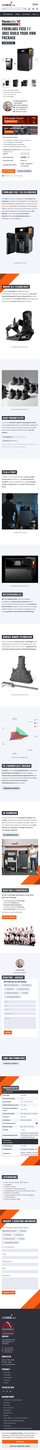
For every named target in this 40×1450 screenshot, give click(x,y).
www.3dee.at (8, 1352)
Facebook (3, 1391)
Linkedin (10, 1391)
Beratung (35, 4)
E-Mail (4, 1254)
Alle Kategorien (8, 14)
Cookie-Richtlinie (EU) (9, 1423)
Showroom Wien (8, 1408)
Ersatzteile (6, 1380)
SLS (36, 1149)
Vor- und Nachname (8, 1247)
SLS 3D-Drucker (25, 1154)
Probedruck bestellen (11, 121)
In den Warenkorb (8, 171)
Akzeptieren (20, 1442)
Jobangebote (7, 1410)
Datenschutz (7, 1426)
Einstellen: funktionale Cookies (20, 1446)
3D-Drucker (24, 1149)
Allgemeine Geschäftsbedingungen (13, 1420)
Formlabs (31, 1149)
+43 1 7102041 (8, 1348)
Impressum (6, 1402)
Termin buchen (9, 131)
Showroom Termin (21, 111)
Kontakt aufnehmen (9, 917)
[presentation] (3, 59)
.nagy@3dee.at (22, 107)
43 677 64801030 (21, 109)
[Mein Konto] (29, 8)
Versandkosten (7, 1413)
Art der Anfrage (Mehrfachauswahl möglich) (15, 1228)
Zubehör (6, 1383)
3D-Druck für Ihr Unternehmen (12, 1400)
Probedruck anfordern (11, 788)
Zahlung (5, 1415)
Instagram (7, 1391)
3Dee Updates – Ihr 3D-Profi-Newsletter (15, 1418)
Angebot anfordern (24, 171)
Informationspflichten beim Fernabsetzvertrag (17, 1428)
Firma (3, 1268)
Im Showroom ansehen (10, 835)
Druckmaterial (7, 1377)
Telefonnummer (7, 1261)
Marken (23, 1152)
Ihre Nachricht (6, 1275)
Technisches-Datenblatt (11, 1063)
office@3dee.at (8, 1350)
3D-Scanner (7, 1375)
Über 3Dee (6, 1405)
